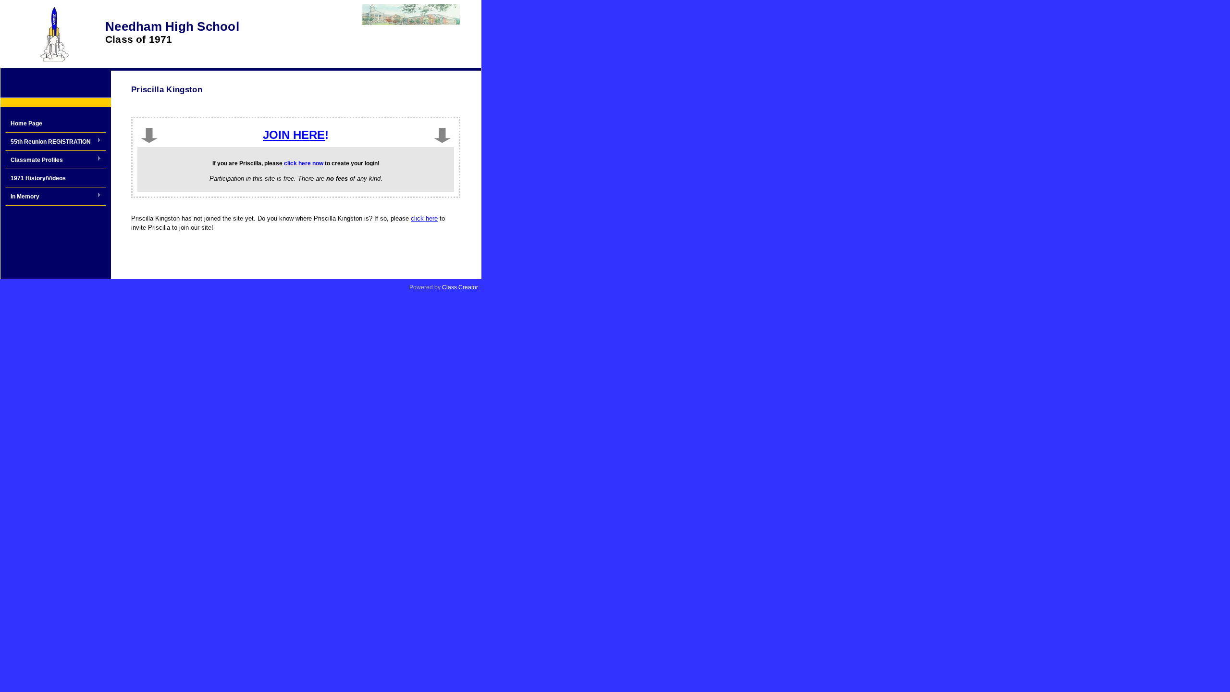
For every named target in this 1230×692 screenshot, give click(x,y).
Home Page (26, 123)
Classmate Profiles (34, 160)
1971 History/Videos (38, 178)
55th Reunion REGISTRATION (48, 142)
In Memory (22, 197)
